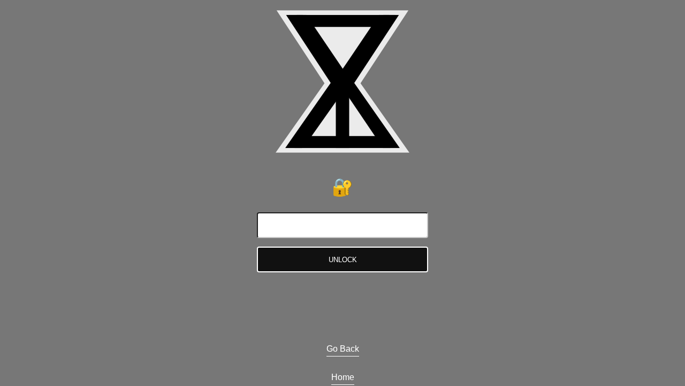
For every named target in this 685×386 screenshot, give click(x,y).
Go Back (342, 348)
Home (342, 377)
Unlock (343, 260)
